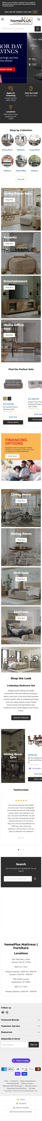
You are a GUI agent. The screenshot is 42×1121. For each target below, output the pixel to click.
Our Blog (32, 1088)
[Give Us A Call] (31, 93)
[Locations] (11, 112)
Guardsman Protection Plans (16, 1088)
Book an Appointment (28, 1081)
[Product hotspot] (12, 656)
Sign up (33, 1044)
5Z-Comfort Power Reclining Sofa (10, 408)
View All (21, 179)
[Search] (38, 29)
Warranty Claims (31, 1086)
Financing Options (13, 1083)
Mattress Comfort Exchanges (13, 1086)
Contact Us (14, 1081)
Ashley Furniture (8, 411)
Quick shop (13, 417)
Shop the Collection (21, 718)
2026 (35, 12)
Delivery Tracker (27, 1083)
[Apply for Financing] (11, 93)
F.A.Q (6, 1081)
